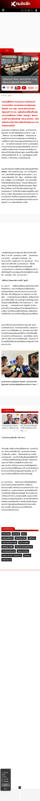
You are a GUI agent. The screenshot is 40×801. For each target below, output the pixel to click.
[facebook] (22, 10)
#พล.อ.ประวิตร (23, 551)
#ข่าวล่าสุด (6, 534)
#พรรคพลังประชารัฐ (9, 542)
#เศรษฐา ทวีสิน (7, 547)
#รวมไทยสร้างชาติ (8, 551)
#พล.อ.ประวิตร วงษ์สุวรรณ (11, 555)
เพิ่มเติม (6, 781)
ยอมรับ (6, 785)
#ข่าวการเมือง (24, 542)
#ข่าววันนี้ (16, 534)
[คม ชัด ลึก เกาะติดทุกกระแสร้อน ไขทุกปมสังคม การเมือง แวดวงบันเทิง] (20, 4)
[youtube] (28, 10)
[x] (25, 10)
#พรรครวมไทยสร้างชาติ (24, 547)
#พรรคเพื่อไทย (7, 538)
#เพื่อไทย (32, 538)
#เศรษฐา (27, 555)
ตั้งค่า (5, 788)
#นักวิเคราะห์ (6, 560)
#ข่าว (24, 534)
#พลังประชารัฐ (21, 538)
